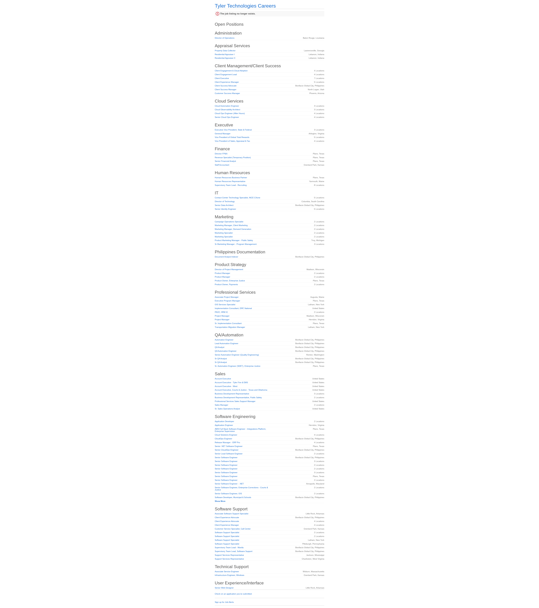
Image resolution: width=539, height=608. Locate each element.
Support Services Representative (229, 555)
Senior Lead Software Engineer (229, 454)
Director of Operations (224, 38)
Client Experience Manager (227, 82)
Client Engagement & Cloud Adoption (231, 71)
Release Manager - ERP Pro (227, 442)
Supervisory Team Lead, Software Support (233, 551)
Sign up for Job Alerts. (224, 602)
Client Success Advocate (226, 86)
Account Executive (223, 379)
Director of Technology (225, 201)
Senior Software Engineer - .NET (229, 484)
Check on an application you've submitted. (233, 594)
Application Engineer (224, 425)
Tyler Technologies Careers (245, 6)
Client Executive (222, 78)
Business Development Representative (232, 394)
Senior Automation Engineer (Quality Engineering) (237, 355)
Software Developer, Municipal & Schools (233, 497)
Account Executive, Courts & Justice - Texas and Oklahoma (241, 390)
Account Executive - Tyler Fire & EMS (231, 382)
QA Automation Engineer (226, 351)
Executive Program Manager (227, 301)
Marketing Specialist (224, 233)
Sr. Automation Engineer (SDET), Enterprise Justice (237, 366)
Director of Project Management (229, 269)
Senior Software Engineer (226, 457)
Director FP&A (221, 154)
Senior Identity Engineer (225, 209)
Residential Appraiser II (225, 58)
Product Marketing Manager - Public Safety (234, 240)
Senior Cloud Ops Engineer (227, 117)
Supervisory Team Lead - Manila (229, 547)
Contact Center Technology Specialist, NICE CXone (237, 197)
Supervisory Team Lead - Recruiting (231, 185)
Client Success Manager (225, 89)
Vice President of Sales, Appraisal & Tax (232, 141)
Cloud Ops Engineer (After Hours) (230, 113)
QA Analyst (219, 347)
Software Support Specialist (227, 532)
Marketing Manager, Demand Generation (233, 229)
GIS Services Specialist (225, 304)
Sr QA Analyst (221, 358)
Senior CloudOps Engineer (226, 450)
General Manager (222, 133)
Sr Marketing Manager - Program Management (236, 244)
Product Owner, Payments (226, 284)
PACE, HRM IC (221, 312)
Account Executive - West (226, 386)
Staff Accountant (222, 165)
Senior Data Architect (224, 205)
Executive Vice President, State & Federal (233, 130)
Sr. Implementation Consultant (228, 323)
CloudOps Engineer (223, 438)
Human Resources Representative (230, 181)
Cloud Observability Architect (227, 109)
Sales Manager (221, 405)
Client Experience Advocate (227, 517)
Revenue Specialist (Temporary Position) (233, 157)
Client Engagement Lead (226, 74)
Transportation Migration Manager (230, 327)
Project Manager (222, 316)
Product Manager (222, 273)
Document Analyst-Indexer (226, 257)
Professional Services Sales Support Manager (235, 401)
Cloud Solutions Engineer (226, 435)
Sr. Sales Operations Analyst (227, 409)
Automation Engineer (224, 340)
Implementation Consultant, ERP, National (233, 308)
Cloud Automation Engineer (227, 106)
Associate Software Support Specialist (231, 513)
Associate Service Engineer (227, 571)
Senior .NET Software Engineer (229, 446)
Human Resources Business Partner (231, 177)
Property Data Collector (225, 50)
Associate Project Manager (227, 297)
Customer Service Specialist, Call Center (233, 529)
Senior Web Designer (224, 588)
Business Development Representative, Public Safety (238, 397)
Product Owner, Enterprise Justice (230, 280)
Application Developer (224, 421)
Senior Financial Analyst (225, 161)
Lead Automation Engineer (226, 343)
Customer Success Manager (227, 93)
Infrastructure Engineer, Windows (229, 575)
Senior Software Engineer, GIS (228, 493)
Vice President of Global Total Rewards (232, 137)
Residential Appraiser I (225, 54)
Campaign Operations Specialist (229, 222)
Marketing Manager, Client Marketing (231, 225)
